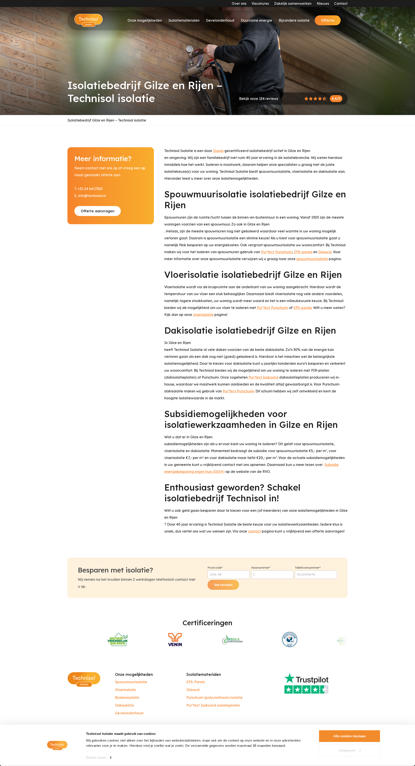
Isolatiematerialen (184, 20)
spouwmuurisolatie (312, 259)
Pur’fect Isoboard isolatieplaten (213, 705)
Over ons (239, 3)
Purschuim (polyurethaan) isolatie (214, 697)
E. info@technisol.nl (90, 195)
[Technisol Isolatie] (84, 679)
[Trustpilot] (314, 683)
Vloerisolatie (125, 690)
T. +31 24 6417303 (88, 189)
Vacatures (260, 3)
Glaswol (324, 252)
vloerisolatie (203, 314)
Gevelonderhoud (220, 20)
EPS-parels (303, 252)
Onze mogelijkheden (145, 20)
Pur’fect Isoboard (263, 377)
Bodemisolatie (127, 697)
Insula (218, 151)
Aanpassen (347, 750)
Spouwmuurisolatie (131, 682)
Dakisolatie (124, 705)
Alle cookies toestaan (350, 736)
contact (254, 531)
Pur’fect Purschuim (276, 252)
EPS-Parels (195, 682)
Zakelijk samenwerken (292, 3)
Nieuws (323, 3)
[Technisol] (88, 20)
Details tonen (96, 757)
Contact (341, 3)
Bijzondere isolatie (294, 20)
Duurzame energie (256, 20)
